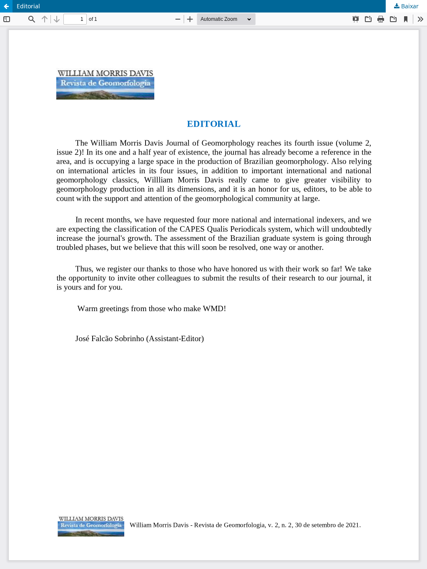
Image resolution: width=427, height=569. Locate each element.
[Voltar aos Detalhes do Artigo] (6, 6)
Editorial (28, 6)
